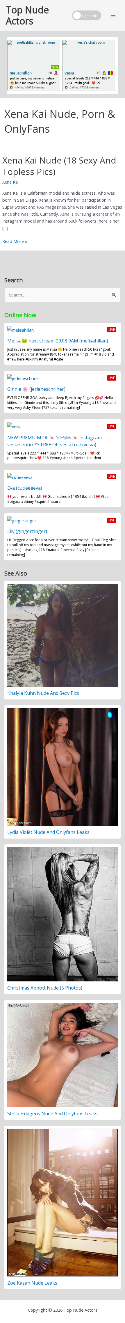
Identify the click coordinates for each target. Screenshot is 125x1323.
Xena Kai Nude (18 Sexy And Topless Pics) (59, 165)
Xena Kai (10, 182)
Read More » (14, 241)
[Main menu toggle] (113, 15)
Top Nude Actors (27, 15)
